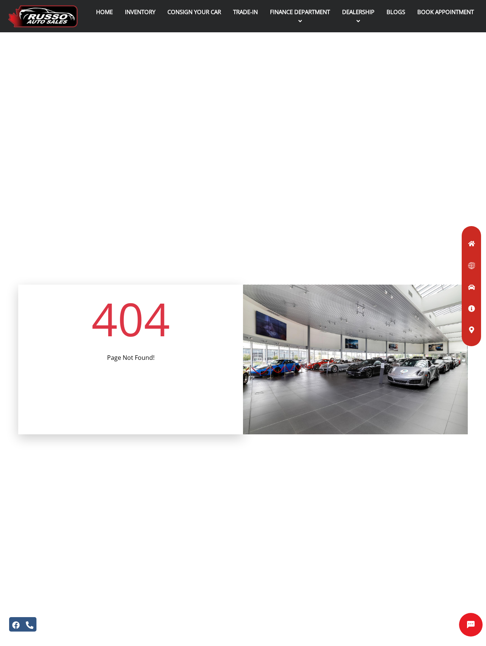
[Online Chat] (471, 625)
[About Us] (468, 308)
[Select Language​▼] (468, 264)
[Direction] (468, 329)
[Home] (468, 242)
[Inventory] (468, 286)
